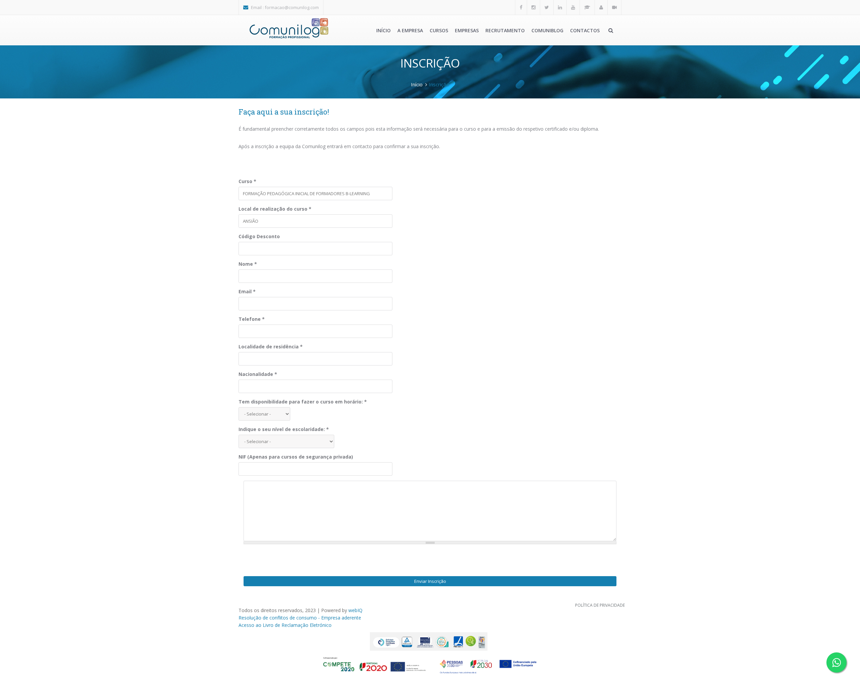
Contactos (585, 30)
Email (247, 291)
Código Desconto (259, 236)
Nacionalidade (258, 374)
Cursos (439, 30)
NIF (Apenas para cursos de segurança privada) (296, 457)
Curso (247, 181)
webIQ (355, 610)
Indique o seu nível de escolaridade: (284, 429)
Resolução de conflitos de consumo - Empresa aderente (300, 617)
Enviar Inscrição (430, 581)
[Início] (289, 28)
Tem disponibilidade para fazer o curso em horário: (303, 401)
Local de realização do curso (275, 209)
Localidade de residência (271, 346)
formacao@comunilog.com (292, 7)
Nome (248, 264)
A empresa (410, 30)
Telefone (252, 319)
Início (383, 30)
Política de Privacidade (600, 605)
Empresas (467, 30)
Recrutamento (505, 30)
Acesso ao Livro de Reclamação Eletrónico (285, 625)
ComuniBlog (547, 30)
